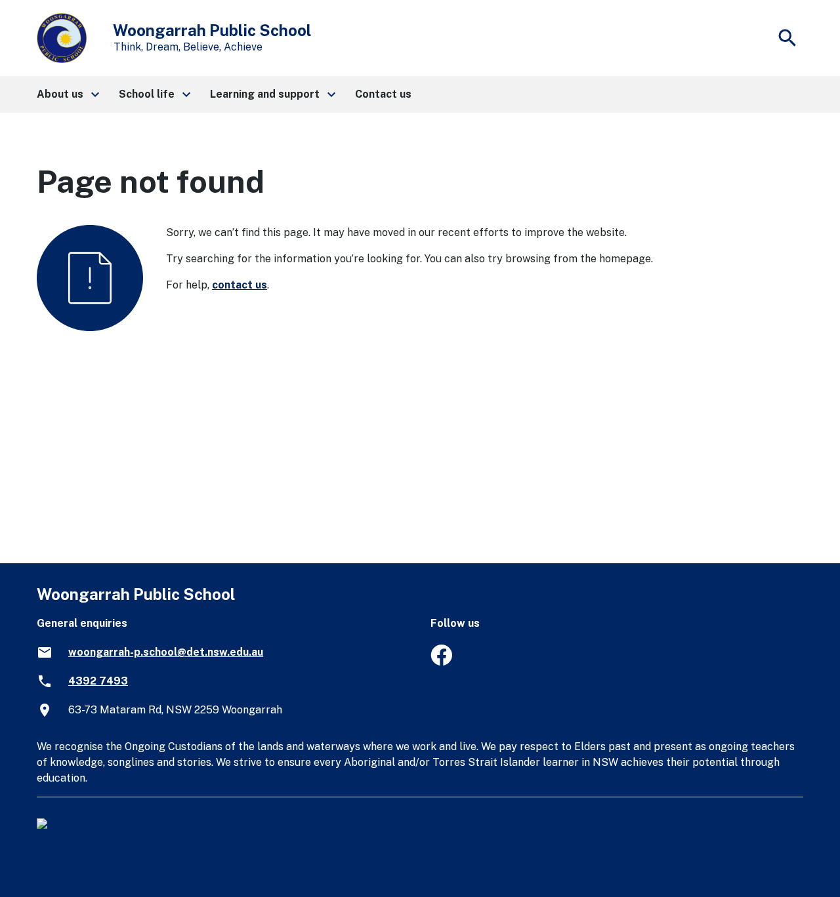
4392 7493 (98, 681)
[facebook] (441, 662)
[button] (67, 94)
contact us (239, 285)
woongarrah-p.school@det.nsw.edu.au (165, 652)
